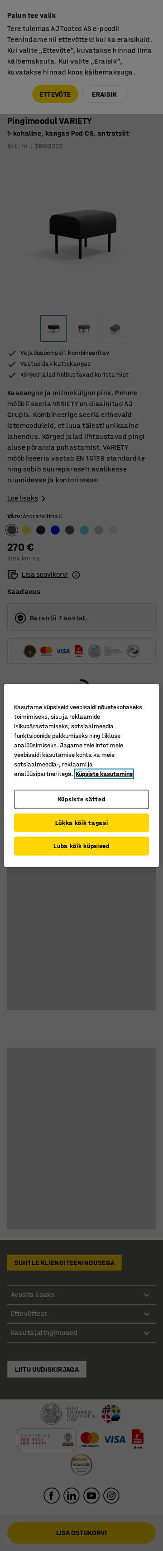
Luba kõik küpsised (81, 846)
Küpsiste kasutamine (104, 774)
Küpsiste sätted (81, 799)
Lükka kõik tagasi (81, 822)
